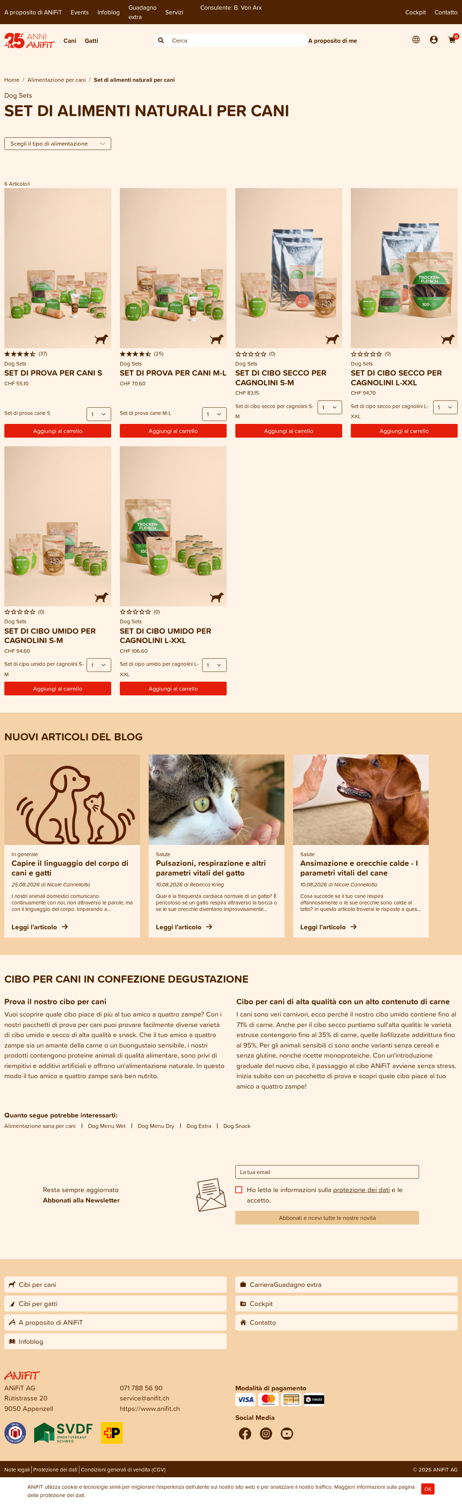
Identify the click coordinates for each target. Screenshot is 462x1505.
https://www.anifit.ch (150, 1408)
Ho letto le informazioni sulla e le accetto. (325, 1195)
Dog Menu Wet (107, 1126)
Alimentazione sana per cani (40, 1126)
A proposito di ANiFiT (33, 12)
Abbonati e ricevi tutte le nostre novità (327, 1218)
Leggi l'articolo (35, 927)
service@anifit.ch (144, 1398)
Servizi (174, 12)
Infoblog (108, 12)
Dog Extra (199, 1126)
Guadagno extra (142, 12)
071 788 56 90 (141, 1388)
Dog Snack (236, 1126)
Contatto (446, 12)
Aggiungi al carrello (57, 431)
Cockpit (415, 12)
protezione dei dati (361, 1189)
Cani (70, 40)
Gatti (91, 40)
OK (427, 1489)
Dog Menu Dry (156, 1126)
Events (80, 12)
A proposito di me (332, 40)
